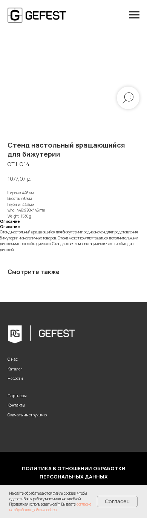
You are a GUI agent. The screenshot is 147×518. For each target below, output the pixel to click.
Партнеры (17, 395)
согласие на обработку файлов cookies (50, 506)
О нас (13, 359)
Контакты (16, 405)
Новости (15, 378)
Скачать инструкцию (27, 414)
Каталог (15, 369)
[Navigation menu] (134, 15)
